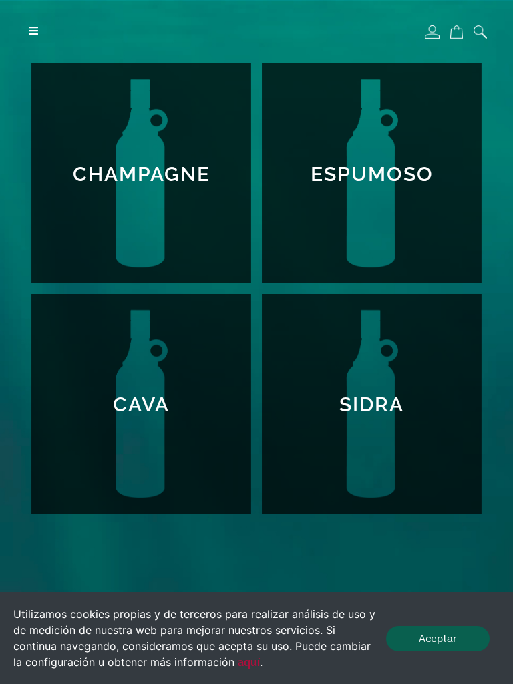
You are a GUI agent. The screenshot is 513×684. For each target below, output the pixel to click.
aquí (249, 662)
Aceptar (438, 638)
